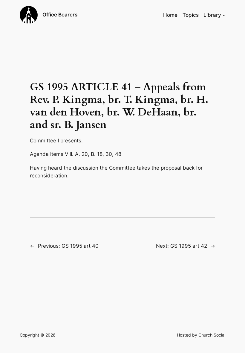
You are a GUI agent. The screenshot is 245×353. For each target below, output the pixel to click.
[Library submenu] (223, 14)
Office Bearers (59, 15)
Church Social (211, 334)
